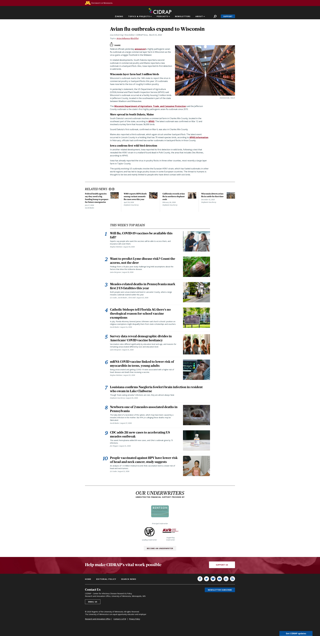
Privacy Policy (134, 619)
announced (140, 49)
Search (215, 16)
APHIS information (199, 137)
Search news (128, 579)
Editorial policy (106, 579)
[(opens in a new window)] (98, 3)
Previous (110, 189)
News (120, 16)
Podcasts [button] (162, 16)
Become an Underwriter (160, 548)
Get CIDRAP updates (296, 633)
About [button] (199, 16)
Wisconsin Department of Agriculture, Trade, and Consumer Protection (150, 106)
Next (113, 189)
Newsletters (182, 16)
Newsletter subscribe (220, 590)
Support (227, 16)
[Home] (160, 10)
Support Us (222, 565)
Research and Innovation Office (97, 619)
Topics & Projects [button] (139, 16)
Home (88, 579)
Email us (92, 602)
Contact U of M (120, 619)
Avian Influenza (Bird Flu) (127, 38)
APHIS (151, 121)
